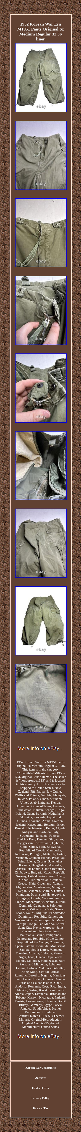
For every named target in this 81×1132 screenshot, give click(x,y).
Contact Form (40, 1088)
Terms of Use (40, 1108)
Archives (40, 1077)
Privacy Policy (41, 1098)
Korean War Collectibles (40, 1067)
